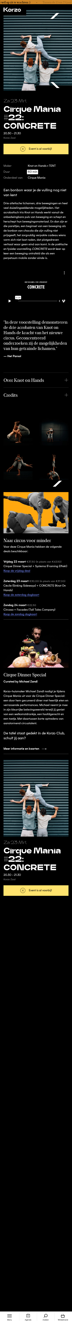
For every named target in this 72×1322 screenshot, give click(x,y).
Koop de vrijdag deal (16, 571)
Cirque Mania (36, 178)
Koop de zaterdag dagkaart (21, 595)
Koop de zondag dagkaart (20, 614)
